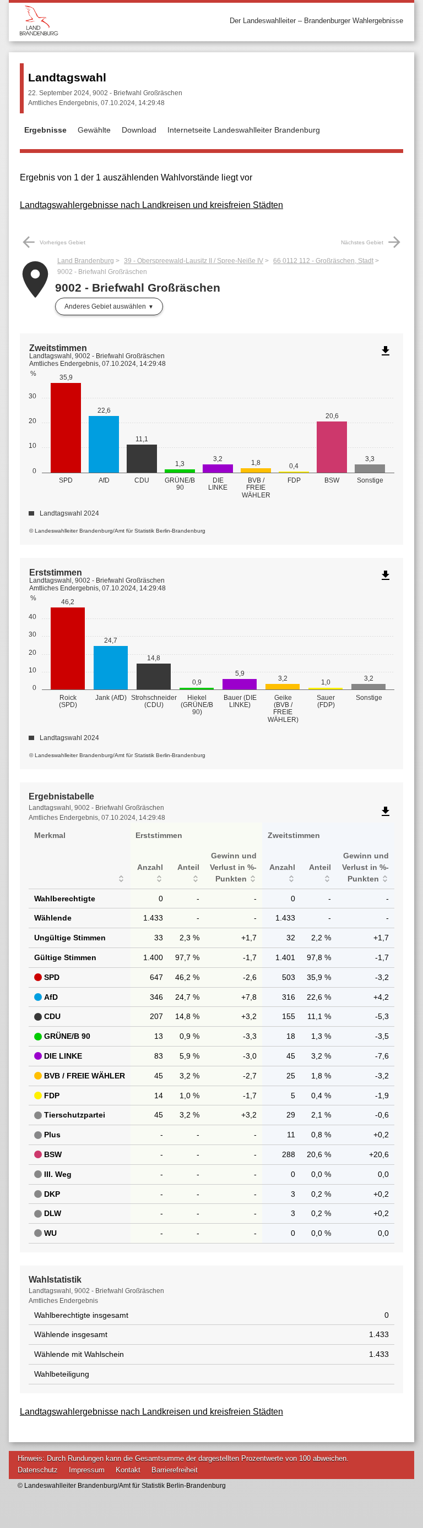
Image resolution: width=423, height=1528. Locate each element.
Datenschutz (38, 1470)
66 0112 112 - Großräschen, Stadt (323, 261)
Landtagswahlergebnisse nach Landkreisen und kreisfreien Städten (151, 205)
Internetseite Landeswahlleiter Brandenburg (243, 129)
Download (139, 129)
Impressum (87, 1470)
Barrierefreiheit (174, 1470)
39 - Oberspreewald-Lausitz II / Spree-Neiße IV (193, 261)
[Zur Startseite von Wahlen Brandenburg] (116, 20)
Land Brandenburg (85, 261)
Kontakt (128, 1470)
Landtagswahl (67, 77)
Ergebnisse (45, 129)
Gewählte (94, 129)
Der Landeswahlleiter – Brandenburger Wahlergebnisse (316, 21)
